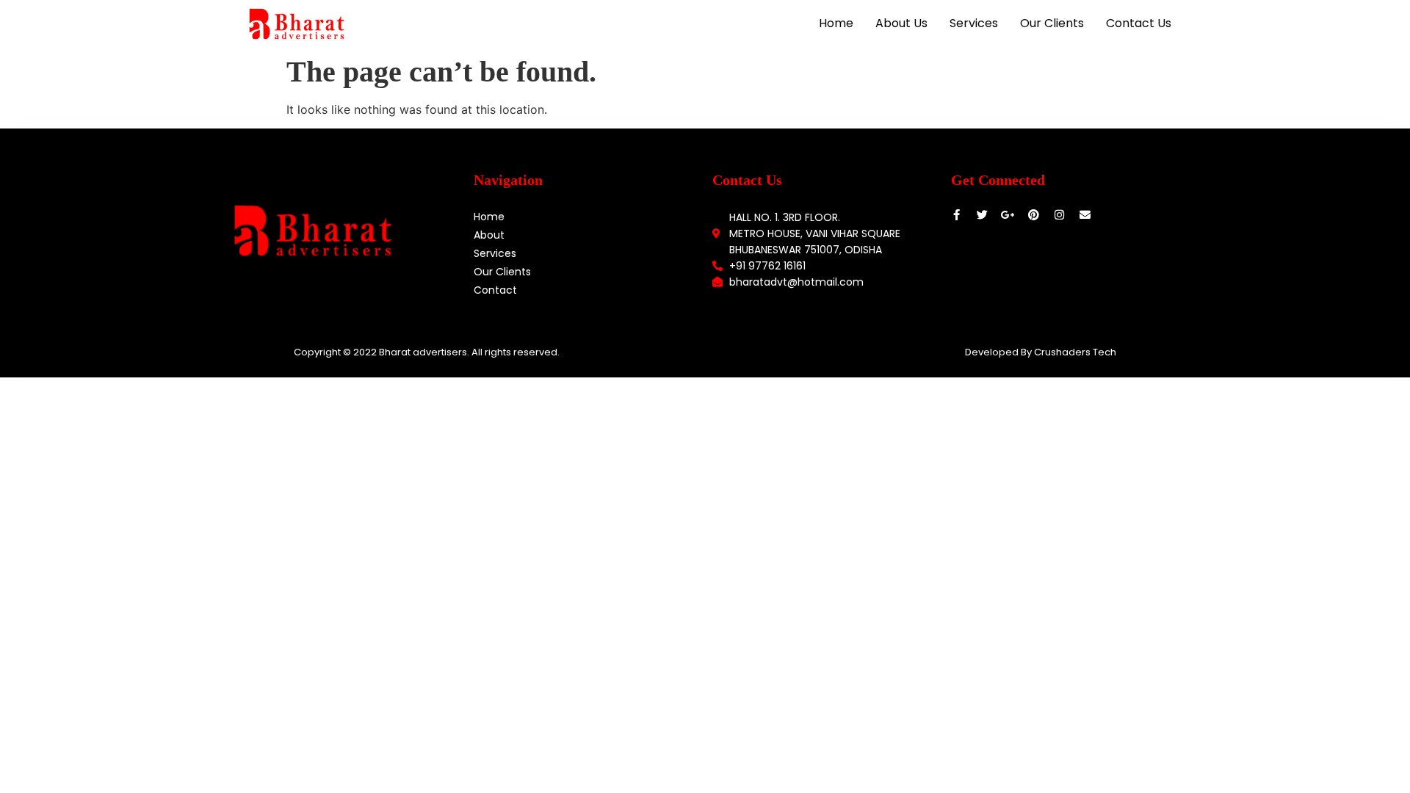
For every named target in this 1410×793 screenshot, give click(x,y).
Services (974, 23)
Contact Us (1138, 23)
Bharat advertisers (423, 352)
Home (836, 23)
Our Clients (1052, 23)
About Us (901, 23)
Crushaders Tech (1075, 352)
